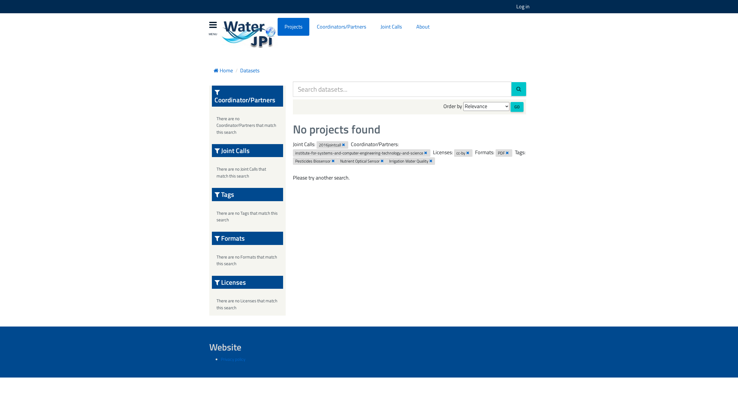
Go (517, 106)
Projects (293, 27)
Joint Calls (391, 27)
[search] (518, 89)
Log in (523, 6)
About (423, 27)
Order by (452, 106)
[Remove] (343, 145)
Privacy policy (233, 359)
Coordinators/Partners (341, 27)
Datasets (249, 70)
